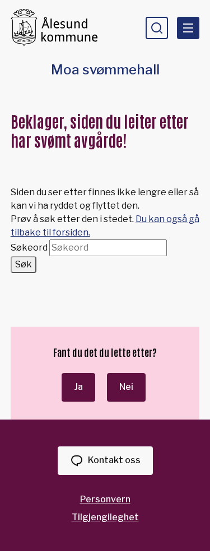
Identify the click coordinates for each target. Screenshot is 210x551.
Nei (126, 387)
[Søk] (157, 28)
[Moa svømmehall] (59, 27)
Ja (78, 387)
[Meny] (188, 28)
